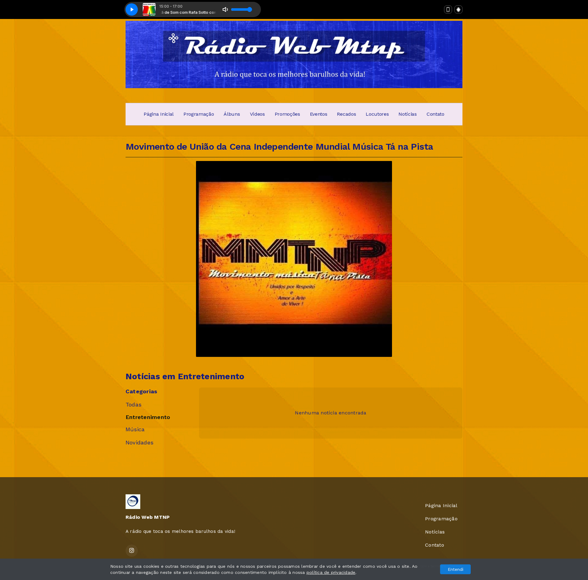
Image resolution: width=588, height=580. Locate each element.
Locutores (377, 114)
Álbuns (232, 114)
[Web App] (448, 9)
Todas (133, 404)
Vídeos (257, 114)
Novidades (139, 442)
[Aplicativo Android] (458, 9)
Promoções (287, 114)
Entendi (455, 569)
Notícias (407, 114)
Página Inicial (159, 114)
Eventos (318, 114)
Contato (435, 114)
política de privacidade (331, 572)
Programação (198, 114)
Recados (346, 114)
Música (135, 429)
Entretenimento (148, 417)
